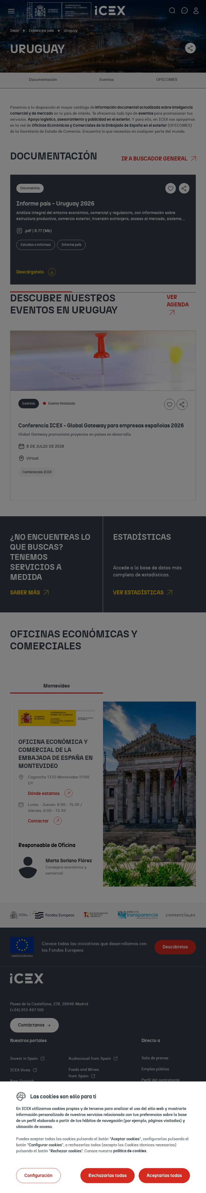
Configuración (38, 1175)
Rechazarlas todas (107, 1175)
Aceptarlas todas (164, 1175)
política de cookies (129, 1151)
